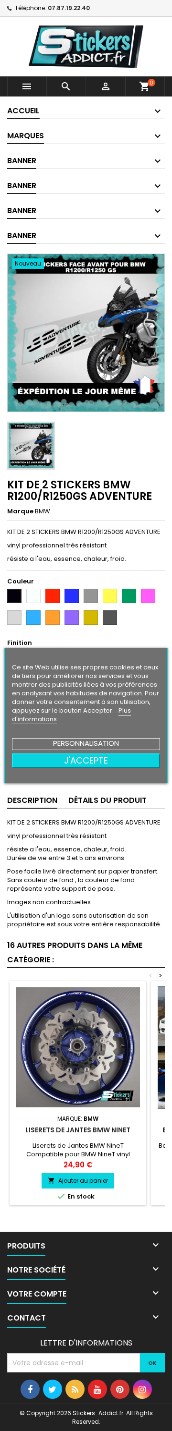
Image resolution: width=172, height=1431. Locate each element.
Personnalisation (86, 743)
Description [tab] (32, 800)
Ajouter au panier (78, 1180)
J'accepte (86, 760)
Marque (20, 511)
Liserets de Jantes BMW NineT (77, 1130)
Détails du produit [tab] (107, 800)
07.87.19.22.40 (69, 8)
